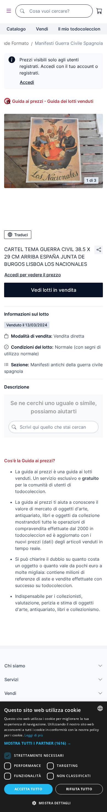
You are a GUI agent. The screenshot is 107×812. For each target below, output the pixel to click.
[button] (53, 743)
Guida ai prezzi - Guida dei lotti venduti (52, 101)
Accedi (27, 82)
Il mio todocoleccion (79, 29)
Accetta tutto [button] (28, 789)
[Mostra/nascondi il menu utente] (7, 11)
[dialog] (53, 756)
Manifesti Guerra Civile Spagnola (69, 43)
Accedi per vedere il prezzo (32, 274)
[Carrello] (99, 11)
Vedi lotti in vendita (53, 290)
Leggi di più (33, 735)
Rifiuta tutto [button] (79, 789)
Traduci (21, 234)
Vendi (42, 29)
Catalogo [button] (16, 29)
